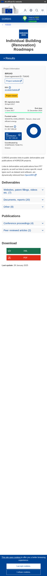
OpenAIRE (29, 175)
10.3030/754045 (11, 90)
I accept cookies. (23, 566)
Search (36, 10)
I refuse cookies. (23, 572)
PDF (25, 258)
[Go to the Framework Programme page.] (23, 34)
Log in (25, 10)
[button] (31, 10)
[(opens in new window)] (10, 9)
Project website (13, 81)
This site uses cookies (11, 557)
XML (25, 251)
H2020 (8, 25)
